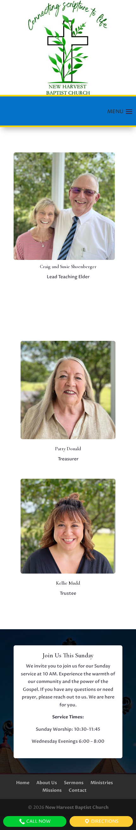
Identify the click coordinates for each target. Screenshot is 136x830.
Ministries (101, 783)
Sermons (73, 783)
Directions (104, 821)
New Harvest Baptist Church (76, 807)
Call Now (38, 821)
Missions (52, 790)
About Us (46, 783)
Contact (78, 790)
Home (22, 783)
